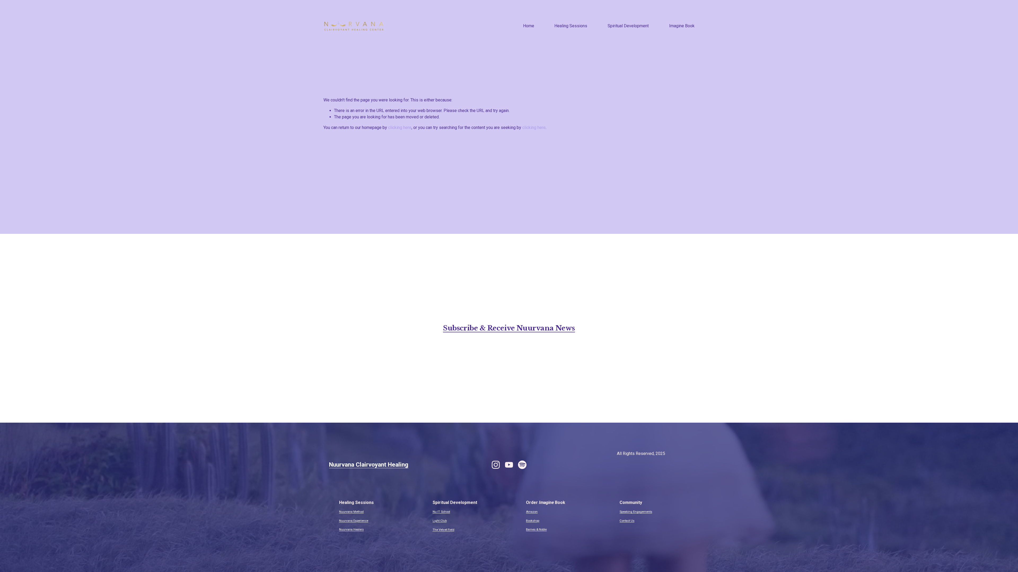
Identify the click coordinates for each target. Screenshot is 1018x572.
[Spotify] (522, 465)
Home (528, 25)
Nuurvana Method (351, 511)
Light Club (440, 520)
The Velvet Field (443, 529)
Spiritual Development (628, 25)
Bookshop (532, 520)
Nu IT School (441, 511)
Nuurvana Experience (353, 520)
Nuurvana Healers (351, 529)
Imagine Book (682, 25)
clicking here (399, 127)
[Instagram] (496, 465)
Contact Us (627, 520)
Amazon (532, 511)
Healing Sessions (570, 25)
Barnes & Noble (536, 529)
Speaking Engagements (636, 511)
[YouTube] (509, 465)
